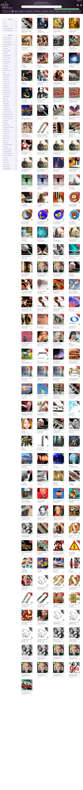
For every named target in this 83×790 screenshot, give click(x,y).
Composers (51, 11)
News (16, 11)
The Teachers (45, 11)
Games (69, 11)
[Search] (22, 7)
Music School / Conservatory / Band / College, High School (66, 9)
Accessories (63, 11)
